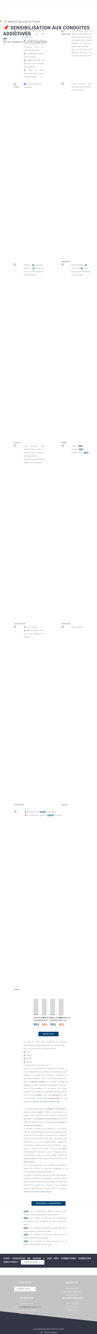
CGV (41, 1332)
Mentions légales (51, 1332)
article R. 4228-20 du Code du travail (46, 1102)
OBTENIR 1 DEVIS (23, 1289)
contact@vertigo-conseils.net (29, 1307)
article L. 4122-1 (44, 1112)
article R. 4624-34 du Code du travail (37, 1192)
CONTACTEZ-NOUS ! (31, 1262)
